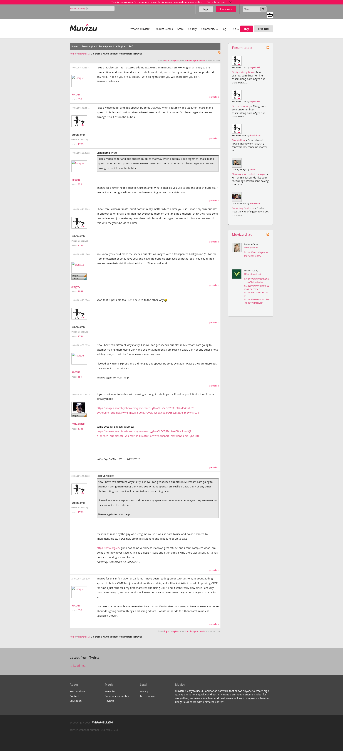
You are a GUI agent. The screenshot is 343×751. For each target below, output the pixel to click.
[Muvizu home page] (83, 27)
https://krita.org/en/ (108, 548)
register (175, 60)
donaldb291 (255, 135)
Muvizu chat (242, 234)
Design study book (243, 72)
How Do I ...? (84, 54)
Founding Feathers (243, 208)
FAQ (131, 46)
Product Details (164, 29)
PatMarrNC (78, 424)
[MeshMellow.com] (102, 722)
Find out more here (216, 2)
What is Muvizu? (140, 29)
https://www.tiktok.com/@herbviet (256, 287)
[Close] (230, 2)
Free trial (263, 29)
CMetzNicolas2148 (252, 274)
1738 (80, 428)
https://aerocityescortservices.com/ (256, 254)
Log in (206, 9)
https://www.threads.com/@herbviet (256, 280)
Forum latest (242, 47)
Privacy (144, 691)
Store (180, 29)
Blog (223, 29)
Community (208, 29)
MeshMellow (77, 691)
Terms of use (147, 696)
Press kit (110, 691)
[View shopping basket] (270, 15)
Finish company (241, 106)
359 (80, 99)
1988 (80, 291)
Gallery (192, 29)
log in (166, 60)
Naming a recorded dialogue (249, 174)
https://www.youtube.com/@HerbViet (256, 301)
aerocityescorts (251, 247)
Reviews (110, 700)
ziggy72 (75, 286)
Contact (74, 696)
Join (226, 9)
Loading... (79, 666)
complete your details (195, 60)
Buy (246, 29)
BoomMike (255, 203)
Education (76, 700)
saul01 (253, 169)
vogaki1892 (255, 67)
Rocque (75, 94)
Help (233, 29)
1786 (80, 144)
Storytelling (239, 140)
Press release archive (117, 696)
